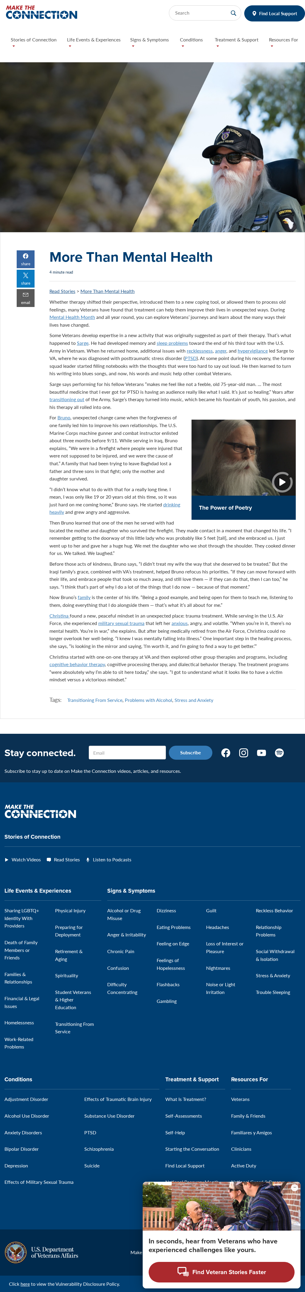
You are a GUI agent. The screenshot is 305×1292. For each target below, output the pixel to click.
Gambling (167, 1001)
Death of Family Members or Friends (21, 950)
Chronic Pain (120, 951)
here (25, 1283)
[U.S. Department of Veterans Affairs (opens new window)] (41, 1251)
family (84, 597)
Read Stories (62, 291)
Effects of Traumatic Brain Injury (118, 1099)
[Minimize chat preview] (294, 1187)
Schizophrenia (99, 1148)
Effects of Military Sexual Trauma (39, 1181)
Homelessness (19, 1022)
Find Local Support (278, 13)
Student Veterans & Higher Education (73, 1000)
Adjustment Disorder (26, 1099)
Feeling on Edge (173, 943)
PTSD (191, 358)
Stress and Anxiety (194, 700)
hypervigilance (253, 350)
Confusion (118, 967)
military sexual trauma (121, 623)
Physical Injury (70, 910)
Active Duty (243, 1165)
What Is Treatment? (185, 1099)
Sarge (82, 342)
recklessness (200, 350)
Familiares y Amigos (251, 1132)
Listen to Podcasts (112, 859)
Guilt (211, 910)
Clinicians (241, 1148)
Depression (16, 1165)
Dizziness (166, 910)
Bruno (63, 417)
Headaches (217, 927)
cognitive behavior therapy (77, 664)
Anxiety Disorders (23, 1132)
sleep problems (172, 342)
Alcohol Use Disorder (26, 1115)
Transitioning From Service (94, 700)
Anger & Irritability (126, 934)
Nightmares (218, 967)
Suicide (91, 1165)
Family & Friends (248, 1115)
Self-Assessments (183, 1115)
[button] (34, 44)
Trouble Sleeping (273, 992)
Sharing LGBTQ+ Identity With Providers (21, 918)
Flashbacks (168, 984)
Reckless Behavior (274, 910)
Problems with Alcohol (148, 700)
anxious (180, 623)
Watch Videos (26, 859)
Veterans (240, 1099)
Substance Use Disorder (109, 1115)
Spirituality (66, 975)
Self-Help (175, 1132)
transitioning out (66, 399)
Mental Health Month (72, 317)
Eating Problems (174, 927)
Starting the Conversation (192, 1148)
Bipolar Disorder (21, 1148)
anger (220, 350)
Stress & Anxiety (273, 975)
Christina (59, 615)
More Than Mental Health (107, 291)
